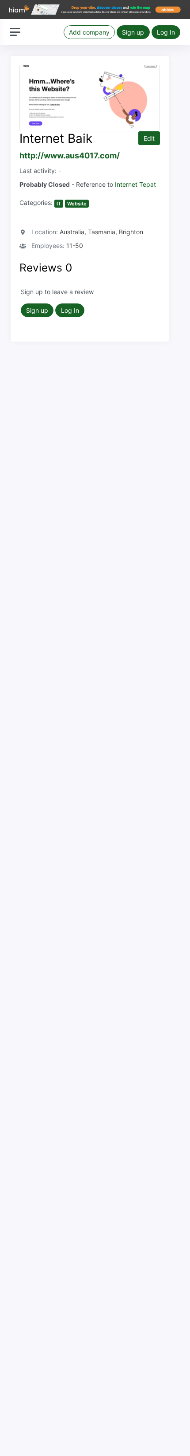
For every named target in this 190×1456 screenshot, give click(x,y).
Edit (149, 138)
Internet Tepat (135, 184)
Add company (89, 32)
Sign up (133, 32)
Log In (166, 32)
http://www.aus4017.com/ (69, 155)
